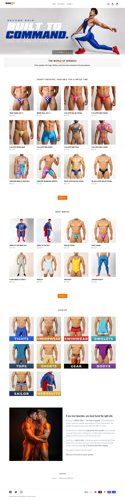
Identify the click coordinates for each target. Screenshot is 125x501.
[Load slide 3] (61, 52)
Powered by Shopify (31, 496)
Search (54, 478)
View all (62, 198)
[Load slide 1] (57, 52)
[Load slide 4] (63, 52)
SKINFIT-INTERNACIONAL (20, 496)
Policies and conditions (66, 478)
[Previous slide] (54, 52)
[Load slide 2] (59, 52)
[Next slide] (66, 52)
